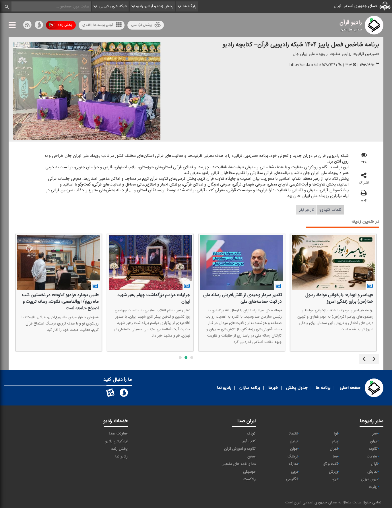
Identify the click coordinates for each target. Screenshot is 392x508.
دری (335, 479)
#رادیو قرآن (306, 210)
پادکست (249, 479)
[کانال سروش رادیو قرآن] (124, 394)
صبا (335, 456)
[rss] (27, 26)
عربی (294, 472)
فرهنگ (293, 456)
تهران (334, 449)
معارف (293, 464)
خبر (375, 433)
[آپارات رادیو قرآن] (110, 394)
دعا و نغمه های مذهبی (239, 464)
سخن (251, 456)
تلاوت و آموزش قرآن (240, 449)
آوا (336, 433)
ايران (374, 441)
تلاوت (373, 449)
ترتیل (294, 441)
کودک (251, 433)
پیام (335, 441)
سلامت (372, 456)
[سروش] (38, 26)
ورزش (333, 472)
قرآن (374, 464)
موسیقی (249, 472)
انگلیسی (292, 479)
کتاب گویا (249, 441)
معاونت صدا (118, 433)
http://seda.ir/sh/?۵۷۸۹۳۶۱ (313, 65)
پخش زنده (65, 25)
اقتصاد (293, 433)
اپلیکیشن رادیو (116, 441)
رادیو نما (121, 456)
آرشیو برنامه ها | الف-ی (97, 25)
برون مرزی (369, 479)
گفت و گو (330, 464)
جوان (294, 449)
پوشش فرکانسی (141, 25)
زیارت (373, 487)
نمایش (372, 472)
